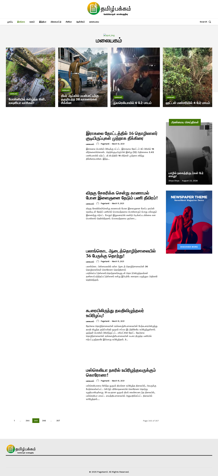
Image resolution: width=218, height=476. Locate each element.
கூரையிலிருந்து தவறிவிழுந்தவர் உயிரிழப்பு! (115, 312)
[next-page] (65, 420)
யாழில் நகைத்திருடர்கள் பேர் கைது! (186, 174)
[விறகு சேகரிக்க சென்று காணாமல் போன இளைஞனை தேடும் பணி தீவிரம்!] (44, 205)
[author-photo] (98, 143)
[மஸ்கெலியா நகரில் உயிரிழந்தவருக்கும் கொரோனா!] (44, 384)
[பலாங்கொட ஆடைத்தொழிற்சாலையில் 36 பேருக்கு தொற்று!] (44, 265)
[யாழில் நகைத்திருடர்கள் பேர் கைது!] (189, 153)
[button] (206, 22)
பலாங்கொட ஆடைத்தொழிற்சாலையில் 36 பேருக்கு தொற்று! (121, 253)
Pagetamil (105, 144)
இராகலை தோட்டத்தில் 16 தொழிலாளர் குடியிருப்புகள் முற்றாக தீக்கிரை (122, 135)
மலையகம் (13, 94)
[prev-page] (8, 420)
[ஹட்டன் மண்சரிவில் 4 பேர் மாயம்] (187, 77)
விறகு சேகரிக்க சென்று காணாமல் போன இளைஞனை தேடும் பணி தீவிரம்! (122, 195)
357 (58, 421)
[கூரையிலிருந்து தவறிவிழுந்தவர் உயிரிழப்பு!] (44, 324)
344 (28, 421)
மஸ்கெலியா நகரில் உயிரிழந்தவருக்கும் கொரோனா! (121, 372)
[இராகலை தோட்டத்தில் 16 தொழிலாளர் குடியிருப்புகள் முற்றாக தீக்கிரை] (44, 146)
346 (44, 421)
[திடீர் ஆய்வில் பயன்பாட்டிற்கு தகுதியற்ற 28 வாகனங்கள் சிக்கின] (83, 77)
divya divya (174, 181)
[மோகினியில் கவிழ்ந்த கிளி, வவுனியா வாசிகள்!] (30, 77)
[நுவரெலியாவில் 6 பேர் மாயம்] (135, 77)
